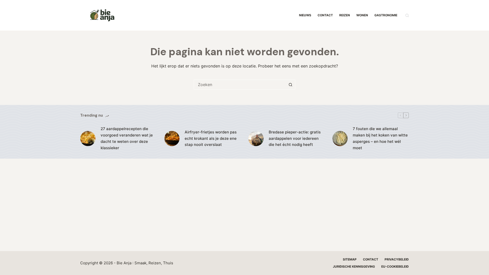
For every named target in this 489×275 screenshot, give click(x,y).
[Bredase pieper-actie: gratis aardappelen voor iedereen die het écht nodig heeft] (256, 138)
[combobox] (240, 84)
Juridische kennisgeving (354, 266)
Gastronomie (385, 15)
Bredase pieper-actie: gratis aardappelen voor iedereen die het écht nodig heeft (295, 138)
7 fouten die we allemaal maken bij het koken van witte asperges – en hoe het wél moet (380, 138)
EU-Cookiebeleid (395, 266)
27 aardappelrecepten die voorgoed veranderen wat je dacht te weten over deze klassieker (127, 138)
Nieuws (305, 15)
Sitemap (350, 259)
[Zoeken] (407, 15)
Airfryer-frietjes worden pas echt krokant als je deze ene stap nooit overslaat (211, 138)
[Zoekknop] (290, 84)
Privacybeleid (397, 259)
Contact (325, 15)
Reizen (344, 15)
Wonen (362, 15)
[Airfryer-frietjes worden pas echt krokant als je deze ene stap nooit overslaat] (172, 138)
